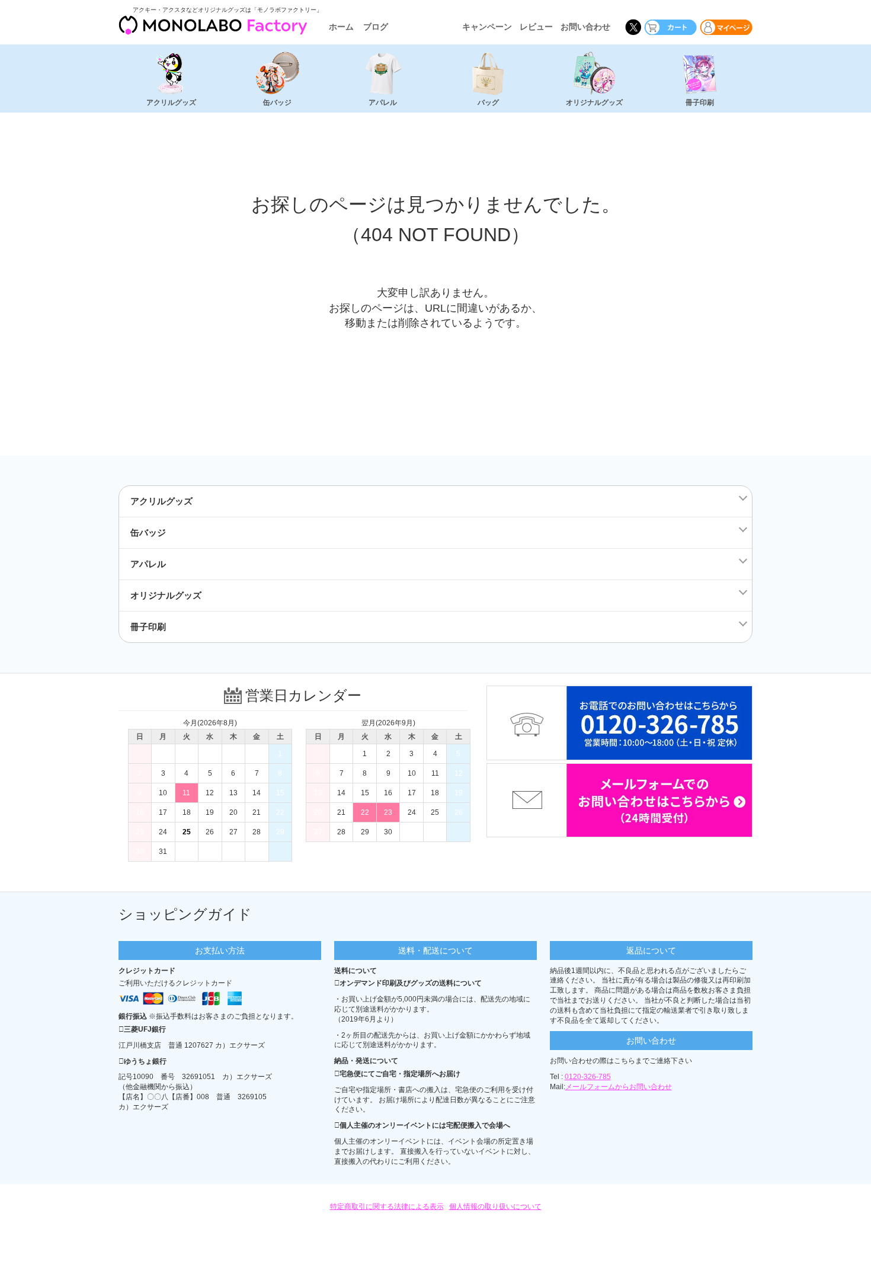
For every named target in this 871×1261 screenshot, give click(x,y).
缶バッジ (277, 102)
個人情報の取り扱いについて (495, 1206)
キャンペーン (487, 26)
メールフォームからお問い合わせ (618, 1087)
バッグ (488, 102)
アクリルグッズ (171, 102)
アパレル (383, 102)
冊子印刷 (700, 102)
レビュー (536, 26)
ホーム (341, 26)
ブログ (375, 26)
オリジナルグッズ (594, 102)
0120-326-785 (588, 1077)
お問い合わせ (585, 26)
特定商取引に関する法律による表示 (387, 1206)
